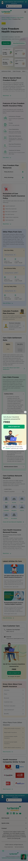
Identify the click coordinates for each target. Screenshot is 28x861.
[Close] (25, 412)
